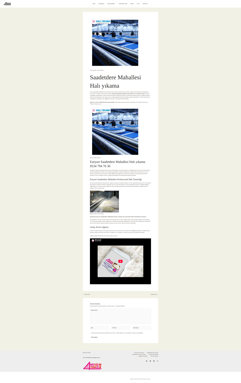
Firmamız (114, 221)
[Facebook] (154, 361)
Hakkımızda (101, 3)
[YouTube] (150, 361)
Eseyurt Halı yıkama (139, 352)
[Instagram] (157, 361)
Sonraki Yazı (154, 294)
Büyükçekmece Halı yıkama (139, 354)
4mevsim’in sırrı (123, 3)
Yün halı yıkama (154, 356)
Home (93, 3)
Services (145, 3)
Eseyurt (114, 93)
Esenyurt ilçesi (107, 170)
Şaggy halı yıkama (143, 356)
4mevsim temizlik (118, 92)
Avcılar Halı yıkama (153, 354)
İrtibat (132, 3)
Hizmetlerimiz (111, 3)
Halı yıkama (93, 183)
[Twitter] (146, 361)
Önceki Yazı (86, 294)
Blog (138, 3)
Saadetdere (119, 93)
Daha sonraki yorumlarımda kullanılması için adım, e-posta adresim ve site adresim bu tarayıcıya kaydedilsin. (117, 333)
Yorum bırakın (93, 70)
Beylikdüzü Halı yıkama (152, 352)
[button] (115, 4)
